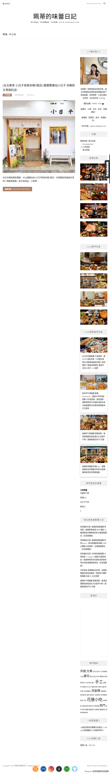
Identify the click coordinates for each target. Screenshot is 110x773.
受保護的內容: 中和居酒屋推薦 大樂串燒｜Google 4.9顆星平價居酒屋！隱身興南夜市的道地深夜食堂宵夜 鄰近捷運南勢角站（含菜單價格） (93, 560)
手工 (99, 682)
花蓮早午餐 (84, 493)
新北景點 (86, 150)
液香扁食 (104, 691)
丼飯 (83, 671)
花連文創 (85, 706)
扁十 (93, 682)
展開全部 (83, 141)
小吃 (86, 682)
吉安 (94, 671)
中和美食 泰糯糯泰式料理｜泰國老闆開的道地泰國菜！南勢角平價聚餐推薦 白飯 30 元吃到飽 (93, 573)
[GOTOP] (74, 769)
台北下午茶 (84, 502)
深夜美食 (83, 695)
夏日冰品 (93, 676)
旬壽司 (84, 687)
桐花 (96, 687)
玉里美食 (98, 695)
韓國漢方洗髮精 (94, 709)
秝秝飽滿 (104, 695)
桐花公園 (101, 687)
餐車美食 (85, 712)
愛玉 (89, 682)
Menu (7, 4)
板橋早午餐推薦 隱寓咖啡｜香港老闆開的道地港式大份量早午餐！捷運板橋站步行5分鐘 (93, 584)
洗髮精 (95, 690)
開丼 (83, 709)
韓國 (86, 709)
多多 (97, 676)
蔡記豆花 (91, 706)
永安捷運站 (87, 691)
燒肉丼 (92, 695)
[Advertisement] (39, 64)
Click (107, 169)
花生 (85, 700)
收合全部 (91, 141)
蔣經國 (97, 706)
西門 (102, 705)
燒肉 (88, 695)
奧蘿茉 (102, 676)
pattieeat (19, 95)
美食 (81, 700)
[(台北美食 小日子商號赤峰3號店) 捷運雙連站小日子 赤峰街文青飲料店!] (39, 136)
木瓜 (88, 687)
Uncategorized (88, 144)
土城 (81, 676)
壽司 (86, 676)
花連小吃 (94, 699)
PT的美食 (7, 95)
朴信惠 (92, 687)
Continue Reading (21, 189)
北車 (89, 671)
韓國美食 (102, 709)
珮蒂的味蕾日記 (55, 16)
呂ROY (98, 671)
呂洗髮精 (104, 671)
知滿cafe (83, 498)
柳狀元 (82, 507)
